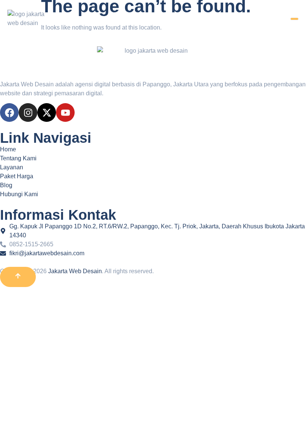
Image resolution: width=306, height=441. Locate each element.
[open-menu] (294, 19)
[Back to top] (18, 277)
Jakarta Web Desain (75, 271)
